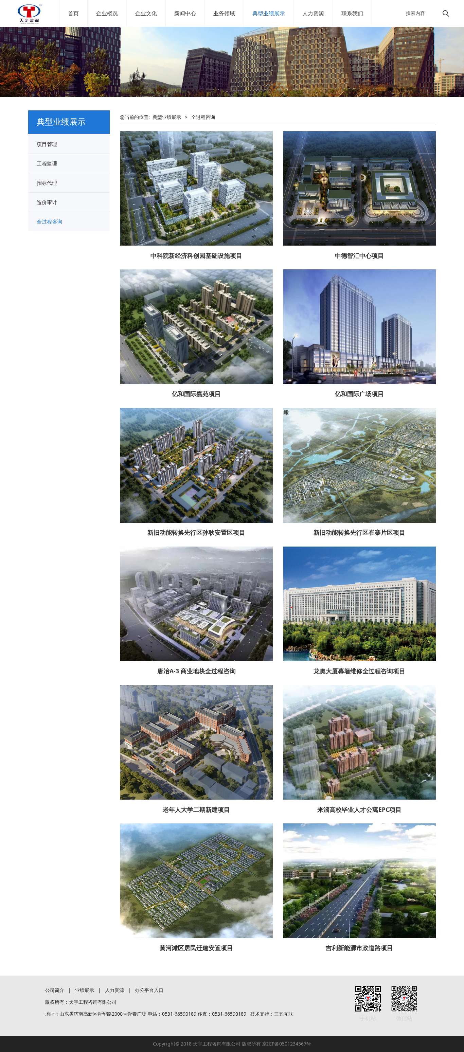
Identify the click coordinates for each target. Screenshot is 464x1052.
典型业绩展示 (268, 13)
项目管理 (47, 144)
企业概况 (107, 13)
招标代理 (47, 182)
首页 (73, 13)
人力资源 (313, 13)
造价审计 (47, 202)
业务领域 (224, 13)
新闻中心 (185, 13)
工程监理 (47, 163)
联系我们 (352, 13)
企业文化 (146, 13)
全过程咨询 (49, 221)
